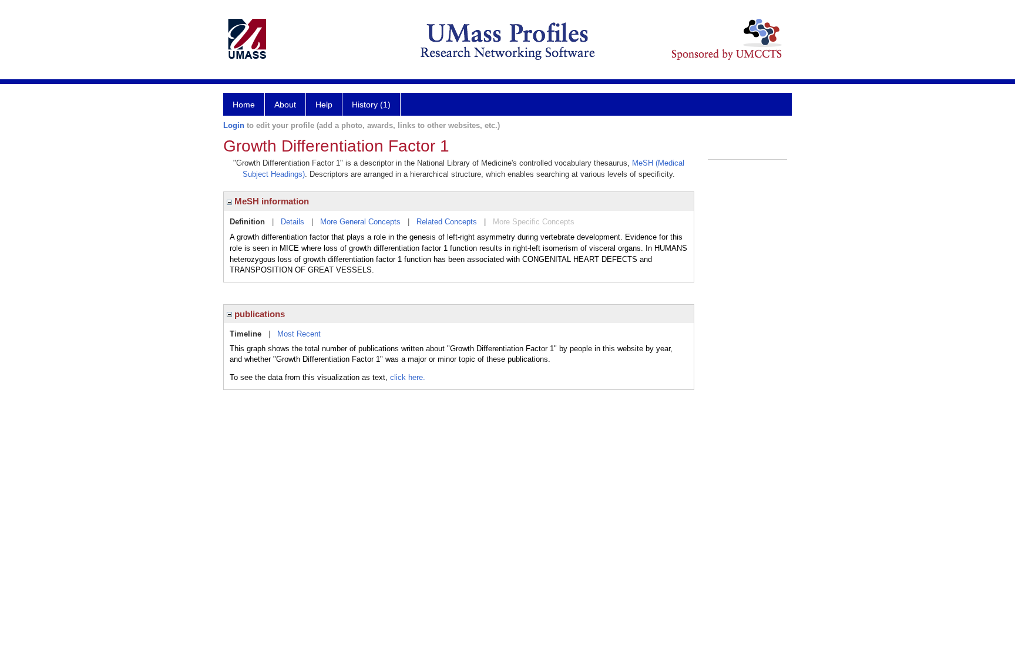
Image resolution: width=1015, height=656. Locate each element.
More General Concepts (360, 221)
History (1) (371, 104)
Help (323, 104)
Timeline (245, 333)
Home (244, 104)
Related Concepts (446, 221)
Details (292, 221)
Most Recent (299, 333)
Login (233, 125)
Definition (247, 221)
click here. (407, 377)
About (285, 104)
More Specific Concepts (533, 221)
